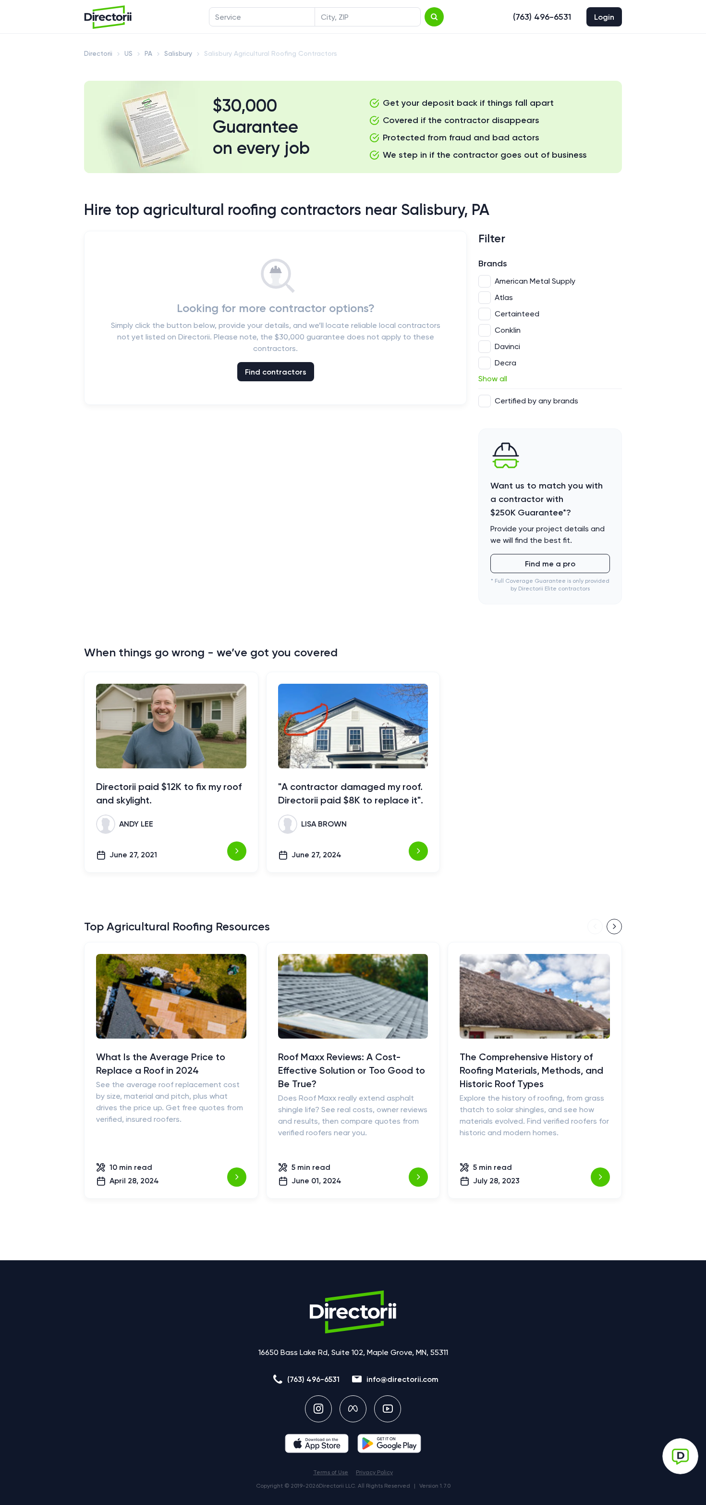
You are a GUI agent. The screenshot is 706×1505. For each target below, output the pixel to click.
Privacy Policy (374, 1472)
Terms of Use (330, 1472)
